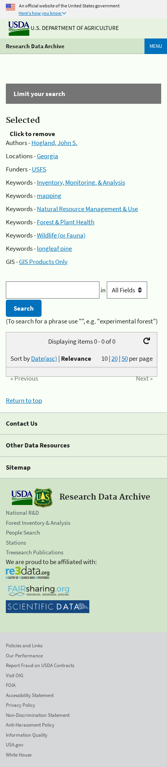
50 (125, 358)
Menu (156, 46)
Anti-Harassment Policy (30, 725)
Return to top (24, 400)
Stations (16, 542)
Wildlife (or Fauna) (61, 235)
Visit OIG (14, 675)
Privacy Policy (20, 705)
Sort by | (50, 358)
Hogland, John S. (54, 142)
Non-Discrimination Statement (38, 715)
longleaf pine (54, 248)
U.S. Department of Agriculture (74, 27)
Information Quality (26, 735)
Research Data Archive (35, 46)
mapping (49, 195)
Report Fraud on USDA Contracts (40, 665)
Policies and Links (24, 645)
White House (18, 754)
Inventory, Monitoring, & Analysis (81, 182)
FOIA (11, 685)
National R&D (22, 512)
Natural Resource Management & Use (87, 208)
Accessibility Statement (30, 695)
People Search (23, 532)
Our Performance (24, 655)
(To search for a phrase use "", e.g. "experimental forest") (82, 321)
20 (114, 358)
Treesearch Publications (34, 552)
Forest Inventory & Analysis (38, 522)
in (104, 290)
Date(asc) (44, 358)
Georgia (47, 156)
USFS (39, 169)
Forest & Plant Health (65, 222)
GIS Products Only (43, 261)
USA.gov (14, 744)
